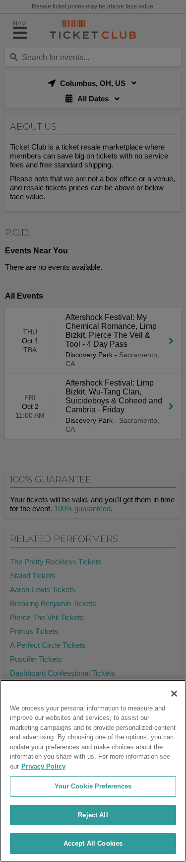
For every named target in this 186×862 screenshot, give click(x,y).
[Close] (174, 694)
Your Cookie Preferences (93, 786)
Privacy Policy (43, 766)
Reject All (93, 815)
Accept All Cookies (93, 843)
